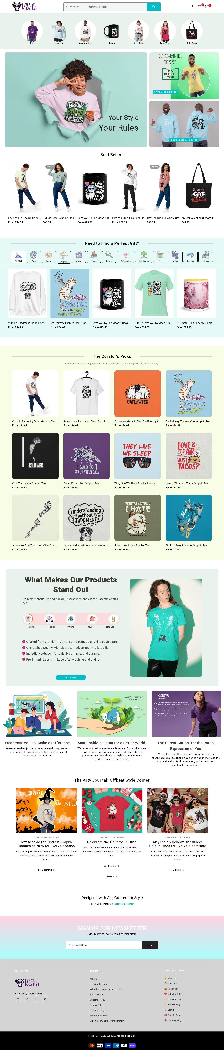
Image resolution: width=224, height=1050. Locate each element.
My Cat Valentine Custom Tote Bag (202, 218)
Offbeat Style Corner (46, 837)
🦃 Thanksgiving (172, 1020)
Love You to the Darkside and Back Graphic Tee (36, 218)
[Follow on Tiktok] (45, 998)
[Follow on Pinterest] (36, 998)
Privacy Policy (97, 1005)
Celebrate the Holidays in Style (112, 842)
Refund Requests (98, 1015)
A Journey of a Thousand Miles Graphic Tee (37, 545)
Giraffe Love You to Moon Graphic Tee (157, 323)
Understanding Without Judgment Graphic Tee (90, 545)
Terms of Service (98, 984)
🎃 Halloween (171, 989)
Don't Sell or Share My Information (107, 1021)
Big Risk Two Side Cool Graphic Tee (186, 545)
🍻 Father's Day (172, 1004)
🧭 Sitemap (170, 978)
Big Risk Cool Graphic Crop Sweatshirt (65, 218)
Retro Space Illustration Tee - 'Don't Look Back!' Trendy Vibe (97, 421)
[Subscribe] (150, 945)
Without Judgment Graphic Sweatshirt (30, 323)
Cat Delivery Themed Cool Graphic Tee (72, 323)
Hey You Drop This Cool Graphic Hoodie (135, 218)
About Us (94, 979)
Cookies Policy (97, 1010)
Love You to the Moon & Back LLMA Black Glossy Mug (110, 218)
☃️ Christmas (171, 983)
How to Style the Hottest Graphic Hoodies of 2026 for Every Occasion (46, 844)
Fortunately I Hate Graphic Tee (131, 545)
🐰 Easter (169, 1010)
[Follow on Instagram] (27, 998)
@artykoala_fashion (124, 904)
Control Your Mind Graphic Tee (81, 483)
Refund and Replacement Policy (106, 989)
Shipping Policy (97, 1000)
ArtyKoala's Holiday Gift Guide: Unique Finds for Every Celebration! (177, 844)
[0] (199, 7)
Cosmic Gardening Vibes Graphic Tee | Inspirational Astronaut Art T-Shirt (53, 421)
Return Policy (96, 994)
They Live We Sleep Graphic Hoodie (134, 483)
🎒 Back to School (173, 1015)
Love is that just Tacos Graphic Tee (187, 483)
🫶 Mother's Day (172, 999)
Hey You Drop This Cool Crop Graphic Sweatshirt (175, 218)
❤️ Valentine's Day (173, 994)
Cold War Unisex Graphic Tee (29, 483)
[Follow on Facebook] (18, 998)
